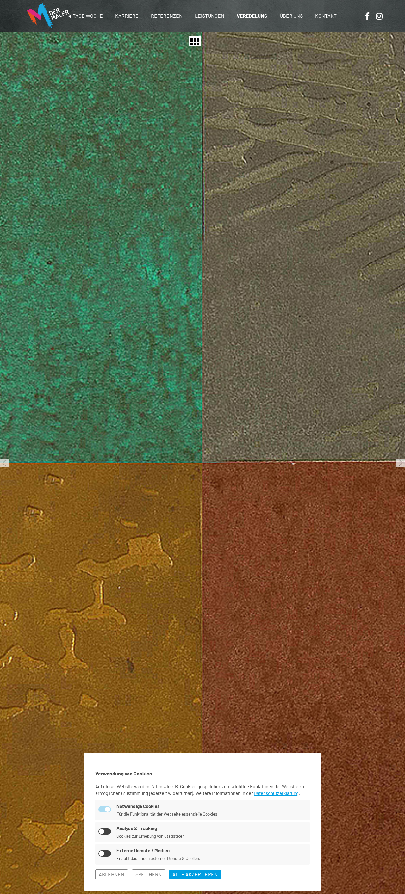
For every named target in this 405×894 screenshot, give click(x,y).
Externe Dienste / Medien (143, 850)
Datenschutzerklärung (276, 793)
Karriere (127, 16)
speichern (148, 874)
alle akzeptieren (195, 874)
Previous (4, 463)
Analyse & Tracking (136, 828)
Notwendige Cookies (138, 806)
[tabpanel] (202, 463)
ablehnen (111, 874)
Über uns (291, 16)
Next (400, 463)
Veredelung (252, 16)
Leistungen (209, 16)
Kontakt (326, 16)
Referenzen (167, 16)
